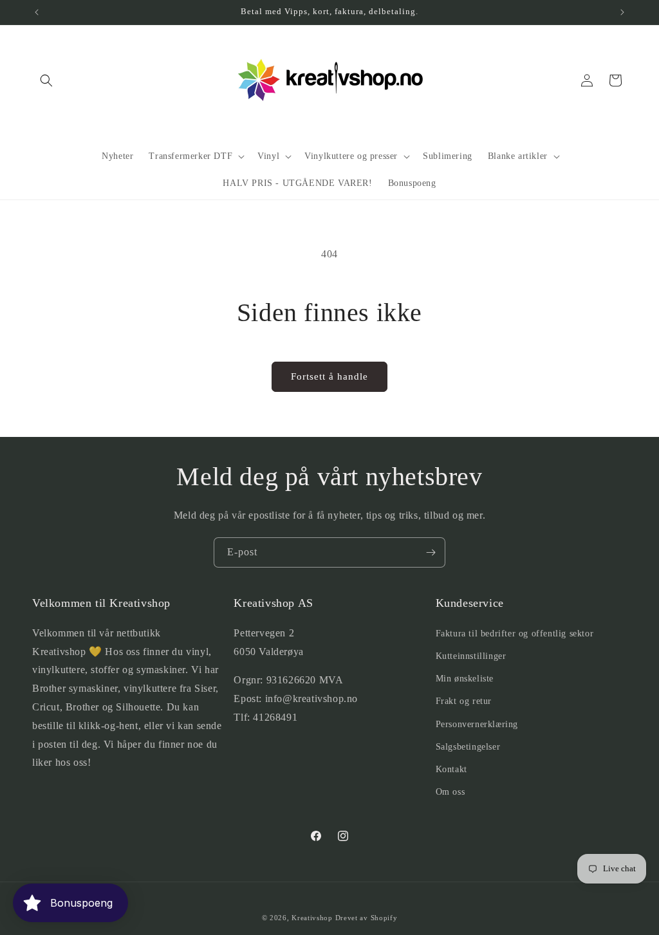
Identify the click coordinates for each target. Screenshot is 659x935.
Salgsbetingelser (468, 747)
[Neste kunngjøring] (622, 12)
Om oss (450, 792)
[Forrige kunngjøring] (37, 12)
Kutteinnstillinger (471, 656)
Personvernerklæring (477, 724)
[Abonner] (430, 552)
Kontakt (451, 769)
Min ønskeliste (465, 678)
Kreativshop (312, 917)
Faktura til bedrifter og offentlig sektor (515, 633)
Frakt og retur (464, 701)
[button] (46, 80)
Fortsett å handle (329, 376)
